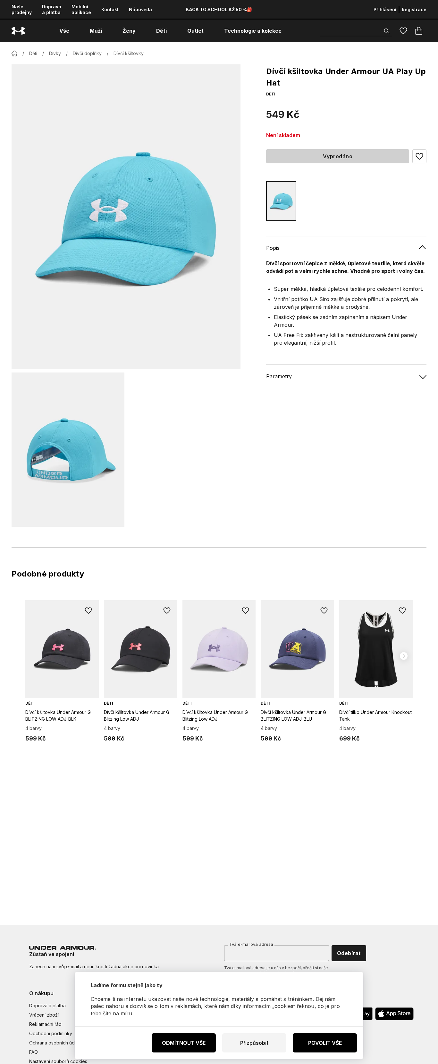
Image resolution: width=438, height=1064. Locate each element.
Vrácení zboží (44, 1015)
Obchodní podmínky (50, 1033)
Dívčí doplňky (87, 53)
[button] (419, 156)
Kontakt (110, 9)
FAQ (33, 1052)
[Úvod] (14, 53)
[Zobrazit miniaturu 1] (68, 449)
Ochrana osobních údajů (55, 1042)
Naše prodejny (22, 9)
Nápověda (140, 9)
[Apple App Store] (394, 1013)
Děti (33, 53)
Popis (273, 248)
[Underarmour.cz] (18, 31)
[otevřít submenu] (75, 31)
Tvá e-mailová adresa (251, 944)
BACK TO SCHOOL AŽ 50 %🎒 (219, 9)
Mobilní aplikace (81, 9)
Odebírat (349, 953)
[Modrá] (281, 201)
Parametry (279, 376)
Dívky (55, 53)
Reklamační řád (45, 1024)
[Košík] (419, 31)
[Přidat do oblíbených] (88, 610)
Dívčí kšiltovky (129, 53)
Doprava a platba (51, 9)
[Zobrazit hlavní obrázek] (126, 216)
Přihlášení (385, 9)
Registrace (414, 9)
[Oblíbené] (403, 31)
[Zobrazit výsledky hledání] (386, 31)
